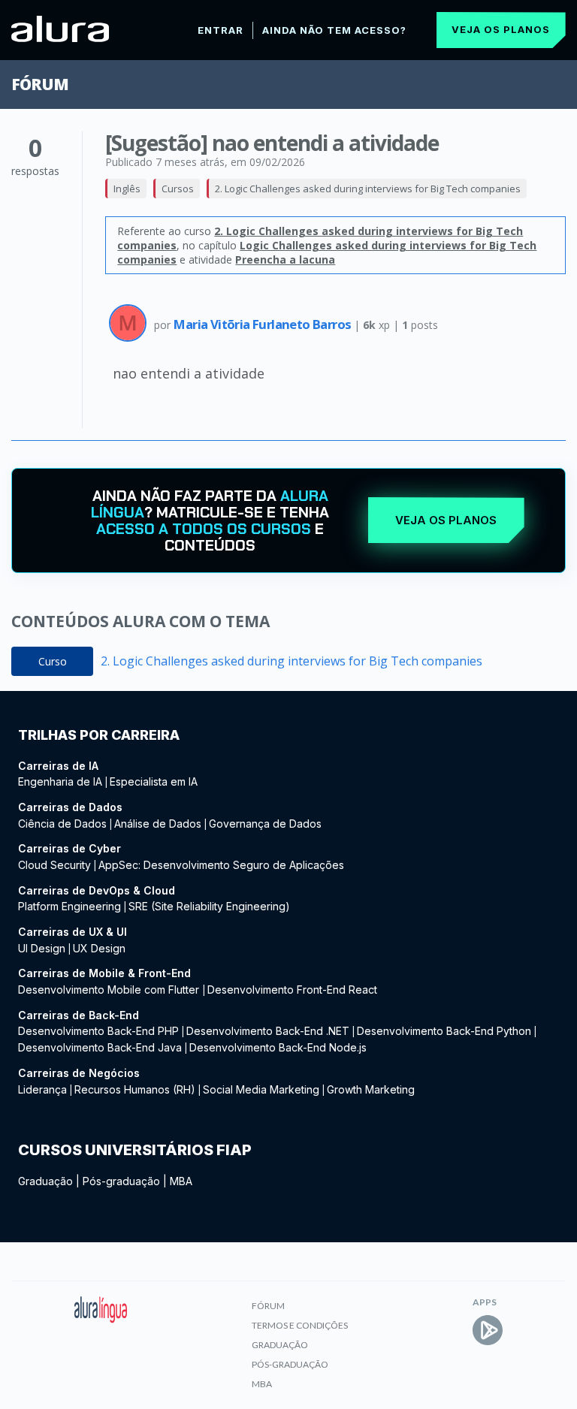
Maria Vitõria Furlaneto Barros (263, 324)
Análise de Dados (157, 823)
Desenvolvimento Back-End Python (444, 1030)
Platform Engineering (69, 906)
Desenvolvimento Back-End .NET (267, 1030)
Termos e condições (300, 1325)
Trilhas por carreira (99, 735)
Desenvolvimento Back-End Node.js (278, 1047)
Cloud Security (54, 864)
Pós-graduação (121, 1181)
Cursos (178, 188)
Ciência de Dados (62, 823)
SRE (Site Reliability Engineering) (209, 906)
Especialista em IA (154, 781)
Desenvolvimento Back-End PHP (98, 1030)
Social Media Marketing (261, 1089)
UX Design (99, 948)
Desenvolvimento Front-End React (292, 989)
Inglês (126, 188)
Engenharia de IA (60, 781)
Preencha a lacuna (285, 259)
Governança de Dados (265, 823)
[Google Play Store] (488, 1330)
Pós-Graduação (290, 1364)
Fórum (39, 84)
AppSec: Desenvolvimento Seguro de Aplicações (221, 864)
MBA (181, 1181)
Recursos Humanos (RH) (134, 1089)
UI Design (41, 948)
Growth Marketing (371, 1089)
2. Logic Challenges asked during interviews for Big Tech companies (368, 188)
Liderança (42, 1089)
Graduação (45, 1181)
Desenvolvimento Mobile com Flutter (110, 989)
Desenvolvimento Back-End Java (100, 1047)
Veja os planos (501, 29)
